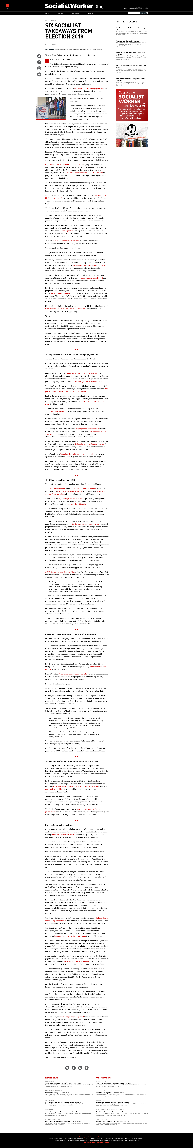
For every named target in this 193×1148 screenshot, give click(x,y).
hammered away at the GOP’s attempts (70, 936)
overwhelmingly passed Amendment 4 (89, 265)
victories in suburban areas (63, 834)
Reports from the (64, 164)
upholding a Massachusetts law (72, 498)
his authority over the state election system (85, 172)
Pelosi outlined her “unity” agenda (73, 674)
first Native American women (84, 488)
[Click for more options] (39, 76)
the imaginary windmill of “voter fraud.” (82, 373)
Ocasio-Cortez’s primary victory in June (84, 524)
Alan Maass (50, 21)
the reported (72, 1017)
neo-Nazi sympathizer (54, 789)
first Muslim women (57, 488)
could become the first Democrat (77, 961)
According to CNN (66, 230)
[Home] (82, 6)
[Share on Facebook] (39, 63)
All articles (76, 13)
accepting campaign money (56, 411)
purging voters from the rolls (87, 428)
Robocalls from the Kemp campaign (89, 444)
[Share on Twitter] (39, 57)
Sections (60, 13)
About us (90, 13)
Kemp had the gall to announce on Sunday (77, 454)
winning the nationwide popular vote (89, 88)
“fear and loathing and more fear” (66, 240)
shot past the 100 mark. (76, 504)
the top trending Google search (63, 293)
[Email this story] (39, 70)
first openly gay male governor (69, 491)
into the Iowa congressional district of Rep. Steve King (75, 786)
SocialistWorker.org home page (96, 1142)
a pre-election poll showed (92, 278)
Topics (47, 13)
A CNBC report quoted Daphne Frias (60, 572)
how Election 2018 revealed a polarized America (65, 308)
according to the (88, 381)
